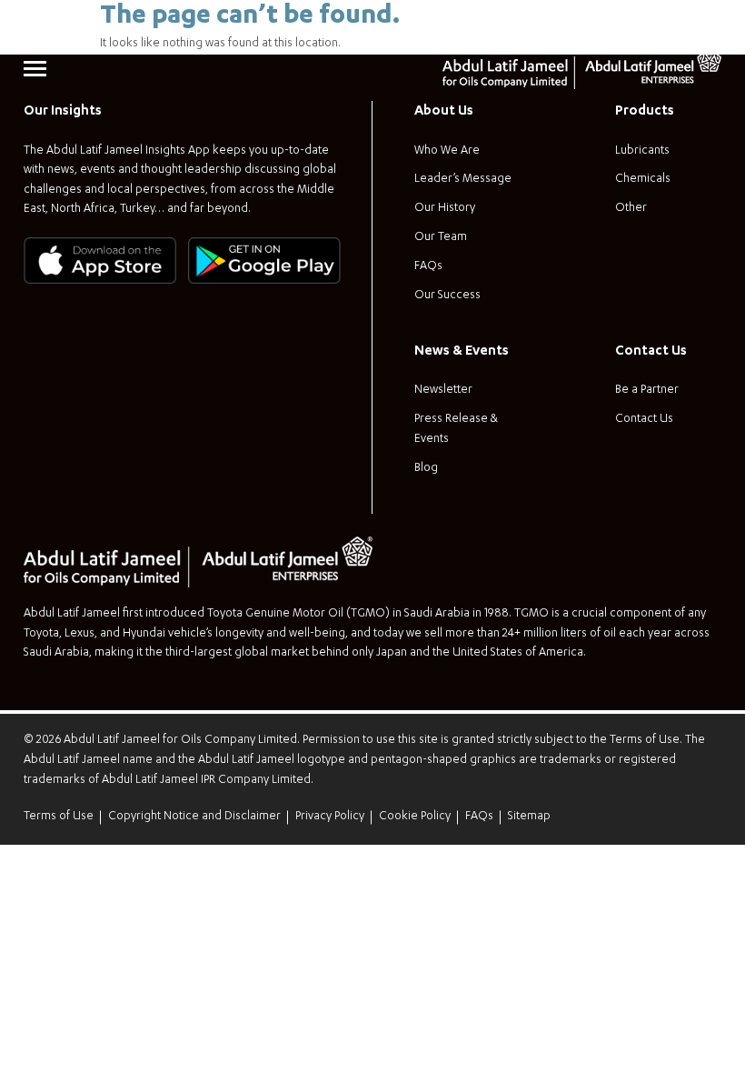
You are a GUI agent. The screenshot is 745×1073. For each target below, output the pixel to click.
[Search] (707, 24)
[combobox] (634, 24)
